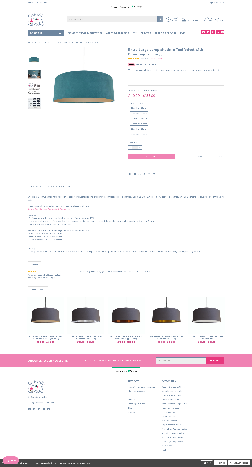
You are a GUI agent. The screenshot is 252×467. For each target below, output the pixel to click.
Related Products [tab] (38, 289)
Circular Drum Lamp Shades (174, 387)
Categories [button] (36, 33)
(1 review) (144, 59)
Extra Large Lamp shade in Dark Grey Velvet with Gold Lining (166, 337)
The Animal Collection (171, 399)
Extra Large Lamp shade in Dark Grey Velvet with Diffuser (206, 337)
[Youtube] (218, 32)
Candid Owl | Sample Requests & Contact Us (49, 209)
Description (36, 187)
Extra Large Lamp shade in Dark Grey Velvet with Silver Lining (86, 337)
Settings (207, 462)
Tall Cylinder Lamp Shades (173, 433)
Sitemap (131, 412)
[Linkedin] (222, 32)
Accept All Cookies (239, 462)
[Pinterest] (213, 32)
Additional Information (59, 187)
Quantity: (132, 142)
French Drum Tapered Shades (174, 429)
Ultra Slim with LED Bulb (172, 391)
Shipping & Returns (165, 33)
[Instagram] (203, 32)
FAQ (135, 33)
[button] (200, 156)
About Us (146, 33)
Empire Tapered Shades (171, 425)
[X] (144, 174)
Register (220, 2)
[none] (84, 87)
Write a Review (156, 59)
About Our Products (117, 33)
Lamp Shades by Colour (172, 395)
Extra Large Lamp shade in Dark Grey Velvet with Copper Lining (126, 337)
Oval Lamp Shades (169, 420)
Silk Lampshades (169, 412)
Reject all (220, 462)
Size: (136, 103)
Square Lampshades (170, 408)
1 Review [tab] (34, 264)
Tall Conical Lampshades (172, 437)
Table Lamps (167, 446)
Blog (183, 33)
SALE (164, 450)
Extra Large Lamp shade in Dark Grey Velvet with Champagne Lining (45, 337)
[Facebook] (208, 32)
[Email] (135, 174)
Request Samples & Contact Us (85, 33)
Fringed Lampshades (171, 416)
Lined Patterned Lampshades (174, 404)
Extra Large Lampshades (172, 441)
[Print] (140, 174)
